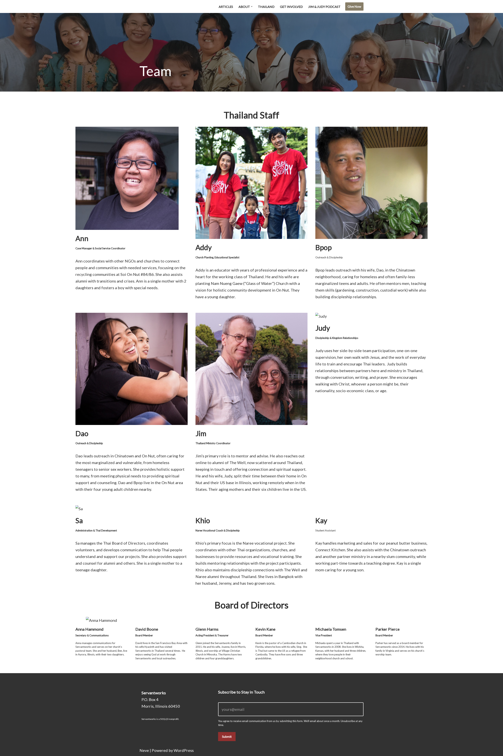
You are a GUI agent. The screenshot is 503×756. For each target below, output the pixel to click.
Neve (144, 750)
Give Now (354, 6)
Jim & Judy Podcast (324, 6)
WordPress (184, 750)
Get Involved (291, 6)
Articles (226, 6)
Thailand (266, 6)
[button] (251, 6)
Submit (227, 736)
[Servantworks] (159, 6)
